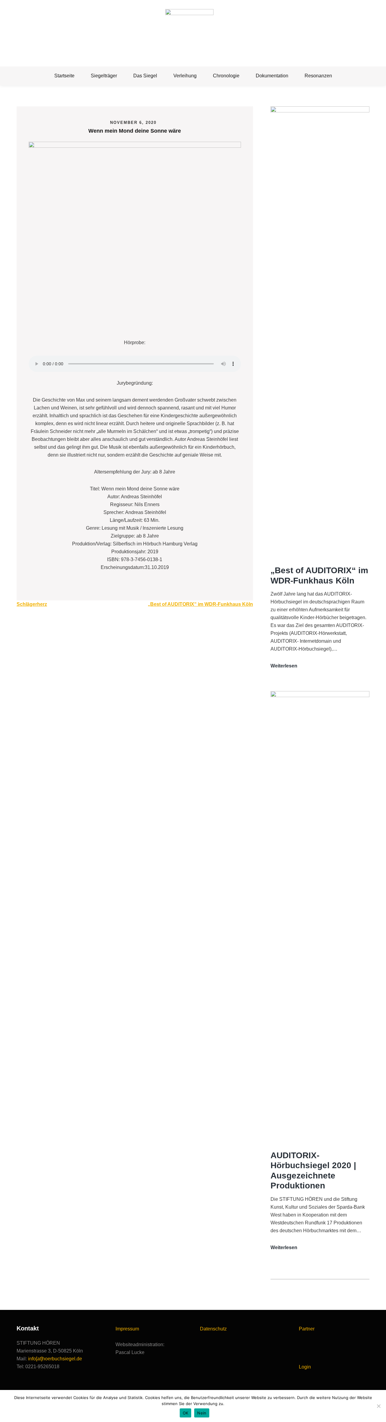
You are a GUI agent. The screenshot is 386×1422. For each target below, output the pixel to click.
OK (185, 1413)
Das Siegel (145, 75)
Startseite (64, 75)
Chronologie (226, 75)
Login (305, 1366)
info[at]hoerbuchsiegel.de (55, 1358)
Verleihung (185, 75)
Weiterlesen (284, 666)
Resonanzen (318, 75)
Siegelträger (104, 75)
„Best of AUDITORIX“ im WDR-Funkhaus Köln (200, 604)
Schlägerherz (32, 604)
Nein (201, 1413)
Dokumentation (272, 75)
